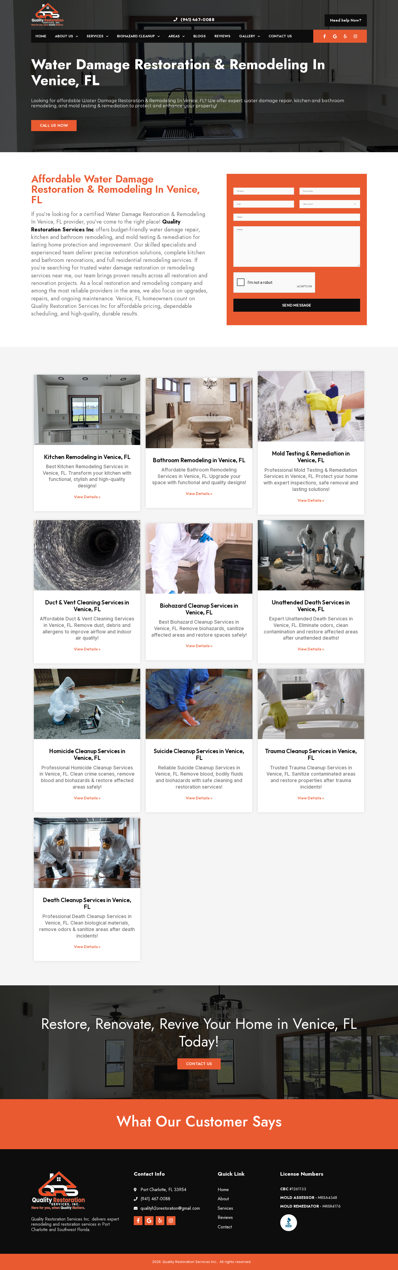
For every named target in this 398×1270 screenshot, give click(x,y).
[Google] (335, 36)
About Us (64, 36)
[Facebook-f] (325, 36)
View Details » (87, 496)
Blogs (199, 36)
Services (95, 36)
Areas (174, 36)
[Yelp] (345, 36)
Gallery (247, 36)
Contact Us (280, 36)
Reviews (222, 36)
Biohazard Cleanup (136, 36)
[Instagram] (355, 36)
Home (40, 36)
